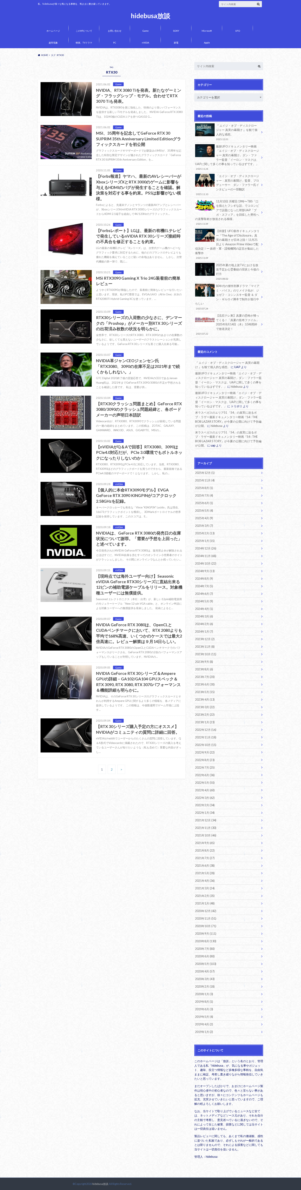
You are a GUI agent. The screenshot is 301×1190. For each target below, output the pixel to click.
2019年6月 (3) (204, 1009)
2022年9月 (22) (205, 752)
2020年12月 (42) (205, 911)
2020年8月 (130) (205, 941)
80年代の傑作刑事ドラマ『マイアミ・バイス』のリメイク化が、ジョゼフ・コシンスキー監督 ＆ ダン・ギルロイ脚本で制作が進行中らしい (227, 297)
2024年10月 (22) (205, 563)
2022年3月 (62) (205, 797)
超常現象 (53, 42)
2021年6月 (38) (205, 865)
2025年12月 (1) (205, 472)
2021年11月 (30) (205, 827)
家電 (176, 42)
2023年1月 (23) (205, 722)
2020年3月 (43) (205, 979)
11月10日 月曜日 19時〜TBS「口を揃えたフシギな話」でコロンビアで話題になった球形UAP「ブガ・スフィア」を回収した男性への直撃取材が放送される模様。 (227, 212)
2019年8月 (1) (204, 1001)
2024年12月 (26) (205, 548)
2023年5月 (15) (205, 692)
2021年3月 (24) (205, 888)
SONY (176, 30)
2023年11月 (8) (205, 646)
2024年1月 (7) (204, 631)
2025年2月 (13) (205, 533)
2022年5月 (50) (205, 782)
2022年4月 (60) (205, 790)
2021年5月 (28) (205, 873)
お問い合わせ (114, 30)
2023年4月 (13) (205, 699)
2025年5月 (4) (204, 510)
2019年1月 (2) (204, 1032)
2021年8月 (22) (205, 850)
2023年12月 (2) (205, 639)
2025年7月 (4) (204, 495)
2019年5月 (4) (204, 1016)
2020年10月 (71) (205, 926)
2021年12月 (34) (205, 820)
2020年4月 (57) (205, 971)
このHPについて (84, 30)
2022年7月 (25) (205, 767)
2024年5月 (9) (204, 601)
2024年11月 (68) (205, 556)
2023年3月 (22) (205, 707)
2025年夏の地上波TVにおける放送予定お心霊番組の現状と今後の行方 (237, 271)
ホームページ (53, 30)
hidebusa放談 (150, 16)
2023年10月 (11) (205, 654)
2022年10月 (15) (205, 745)
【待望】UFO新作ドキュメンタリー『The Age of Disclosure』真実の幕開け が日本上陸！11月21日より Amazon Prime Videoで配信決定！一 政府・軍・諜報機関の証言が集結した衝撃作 (227, 244)
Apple (207, 42)
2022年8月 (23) (205, 760)
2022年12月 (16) (205, 729)
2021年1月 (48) (205, 903)
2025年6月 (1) (204, 503)
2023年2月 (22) (205, 714)
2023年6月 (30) (205, 684)
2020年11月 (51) (205, 918)
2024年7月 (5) (204, 586)
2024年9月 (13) (205, 571)
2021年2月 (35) (205, 896)
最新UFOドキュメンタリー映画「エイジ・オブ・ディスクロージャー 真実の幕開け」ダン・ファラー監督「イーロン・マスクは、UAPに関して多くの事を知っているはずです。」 (227, 157)
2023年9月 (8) (204, 661)
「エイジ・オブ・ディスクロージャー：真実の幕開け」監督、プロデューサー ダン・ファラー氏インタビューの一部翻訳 (227, 184)
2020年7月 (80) (205, 948)
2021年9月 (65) (205, 843)
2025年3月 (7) (204, 525)
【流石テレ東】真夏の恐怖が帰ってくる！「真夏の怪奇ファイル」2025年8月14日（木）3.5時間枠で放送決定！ (227, 324)
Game (145, 30)
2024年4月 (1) (204, 609)
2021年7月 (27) (205, 858)
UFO (237, 30)
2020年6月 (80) (205, 956)
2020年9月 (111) (205, 933)
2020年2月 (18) (205, 986)
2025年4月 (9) (204, 518)
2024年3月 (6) (204, 616)
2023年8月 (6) (204, 669)
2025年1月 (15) (205, 541)
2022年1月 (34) (205, 812)
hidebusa (236, 386)
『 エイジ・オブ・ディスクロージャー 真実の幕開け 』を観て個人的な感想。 (236, 132)
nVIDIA (145, 42)
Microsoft (207, 30)
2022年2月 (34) (205, 805)
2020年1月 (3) (204, 994)
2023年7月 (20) (205, 677)
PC (114, 42)
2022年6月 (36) (205, 775)
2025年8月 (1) (204, 488)
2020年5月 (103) (205, 964)
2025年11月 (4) (205, 480)
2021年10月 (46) (205, 835)
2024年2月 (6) (204, 624)
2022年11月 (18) (205, 737)
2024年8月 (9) (204, 578)
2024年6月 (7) (204, 593)
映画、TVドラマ (84, 42)
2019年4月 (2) (204, 1024)
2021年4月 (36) (205, 880)
